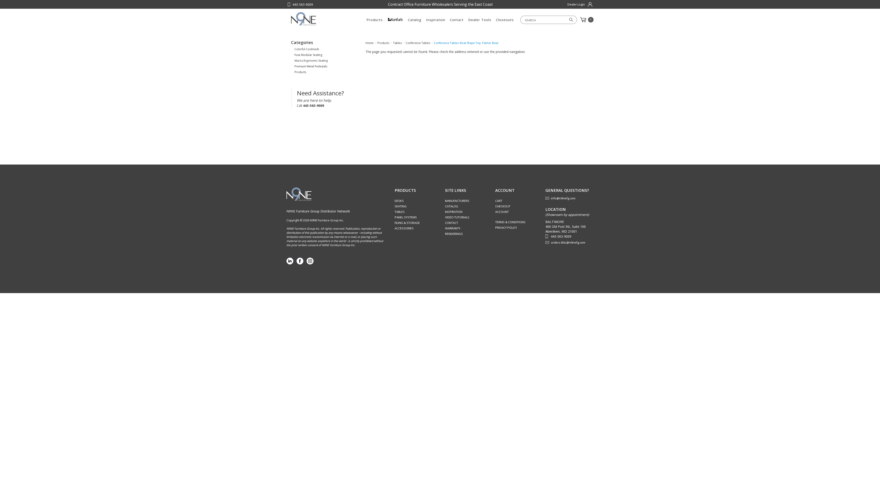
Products (374, 19)
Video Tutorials (457, 217)
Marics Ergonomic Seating (311, 61)
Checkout (502, 206)
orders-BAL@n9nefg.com (568, 242)
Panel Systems (406, 217)
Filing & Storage (407, 223)
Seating (401, 206)
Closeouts (505, 19)
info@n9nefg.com (563, 198)
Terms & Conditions (510, 222)
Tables (400, 212)
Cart (498, 201)
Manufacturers (457, 201)
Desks (399, 201)
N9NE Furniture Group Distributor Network (318, 211)
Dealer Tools (479, 19)
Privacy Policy (506, 228)
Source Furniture (313, 18)
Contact (457, 19)
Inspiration (435, 19)
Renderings (454, 234)
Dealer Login (576, 4)
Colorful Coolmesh (306, 49)
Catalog (414, 19)
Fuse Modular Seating (308, 55)
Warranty (452, 228)
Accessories (404, 228)
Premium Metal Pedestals (310, 66)
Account (502, 212)
